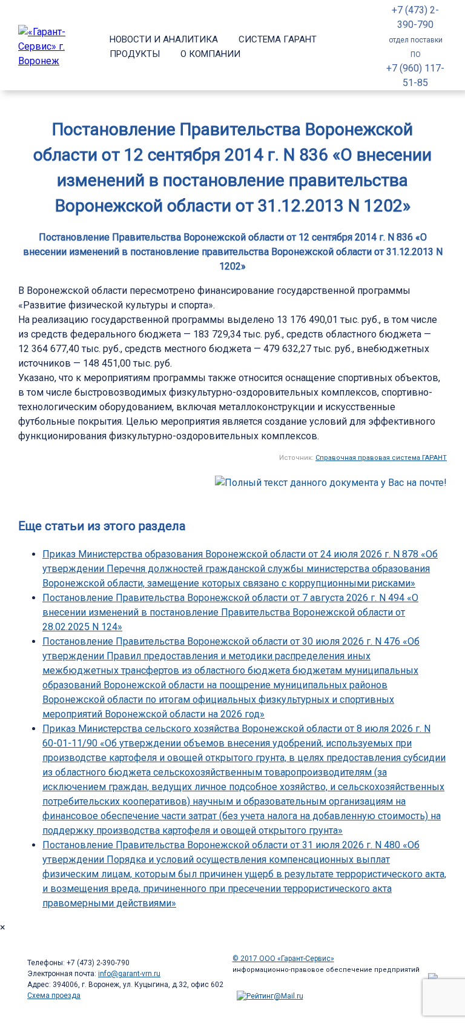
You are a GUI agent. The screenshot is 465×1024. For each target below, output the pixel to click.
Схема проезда (54, 995)
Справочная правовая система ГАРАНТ (381, 458)
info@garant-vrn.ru (129, 973)
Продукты (135, 53)
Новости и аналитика (164, 39)
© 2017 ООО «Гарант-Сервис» (283, 958)
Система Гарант (278, 39)
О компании (210, 53)
